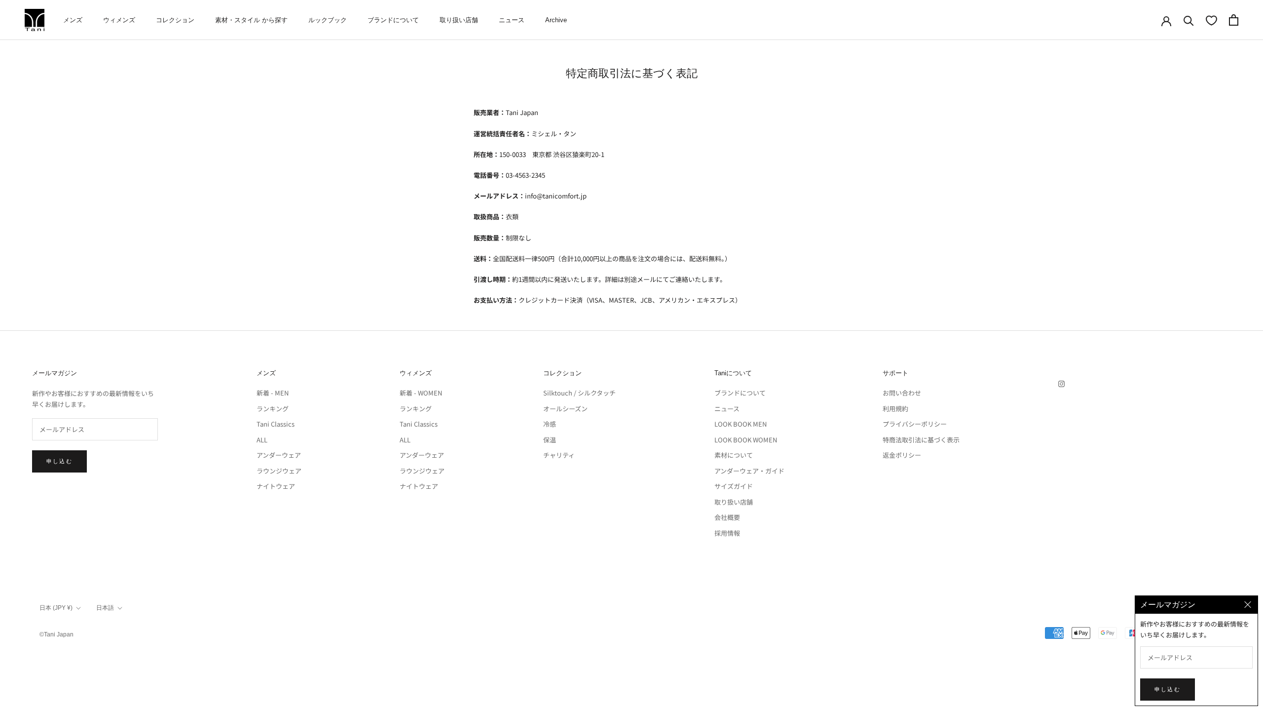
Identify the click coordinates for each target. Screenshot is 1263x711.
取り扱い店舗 (459, 20)
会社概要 (727, 517)
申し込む (59, 461)
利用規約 (895, 408)
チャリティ (559, 455)
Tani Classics (276, 424)
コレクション (175, 20)
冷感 (549, 424)
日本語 (105, 607)
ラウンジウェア (279, 470)
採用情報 (727, 533)
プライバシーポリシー (915, 424)
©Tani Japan (56, 634)
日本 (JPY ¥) (56, 607)
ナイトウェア (276, 486)
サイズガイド (733, 486)
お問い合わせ (902, 392)
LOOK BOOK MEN (740, 424)
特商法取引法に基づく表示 (921, 439)
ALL (262, 439)
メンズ (72, 20)
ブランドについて (393, 20)
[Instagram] (1061, 383)
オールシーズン (565, 408)
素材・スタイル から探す (251, 20)
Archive (556, 20)
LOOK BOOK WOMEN (745, 439)
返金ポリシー (902, 455)
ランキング (273, 408)
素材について (733, 455)
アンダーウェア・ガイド (749, 470)
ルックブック (327, 20)
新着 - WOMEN (421, 392)
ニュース (511, 20)
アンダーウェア (279, 455)
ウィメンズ (119, 20)
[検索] (1189, 20)
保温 (549, 439)
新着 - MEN (273, 392)
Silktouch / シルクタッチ (579, 392)
